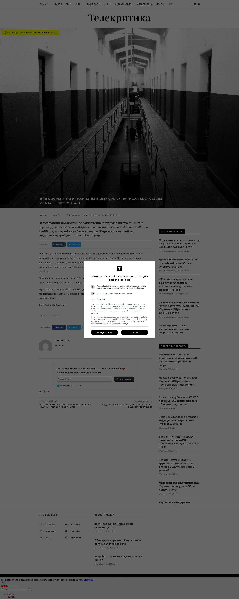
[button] (119, 300)
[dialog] (119, 299)
